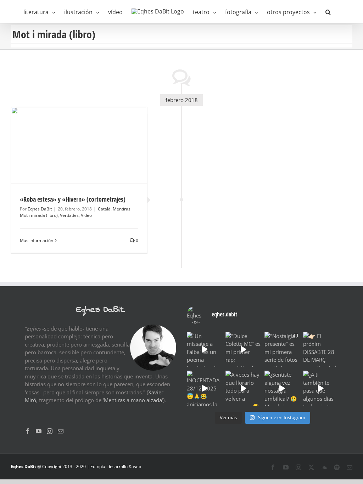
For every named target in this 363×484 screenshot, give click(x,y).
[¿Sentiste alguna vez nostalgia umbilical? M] (282, 388)
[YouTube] (38, 431)
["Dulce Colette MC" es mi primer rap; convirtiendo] (243, 349)
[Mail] (60, 431)
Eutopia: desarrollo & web (115, 466)
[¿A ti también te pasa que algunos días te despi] (320, 388)
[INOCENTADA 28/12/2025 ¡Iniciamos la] (204, 388)
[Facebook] (27, 431)
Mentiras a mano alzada (133, 400)
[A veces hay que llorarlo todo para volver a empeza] (243, 388)
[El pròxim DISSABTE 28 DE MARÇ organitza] (320, 349)
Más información (36, 240)
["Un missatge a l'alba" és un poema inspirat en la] (204, 349)
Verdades (69, 215)
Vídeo (86, 215)
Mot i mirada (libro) (39, 215)
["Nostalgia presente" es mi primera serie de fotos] (282, 349)
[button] (328, 11)
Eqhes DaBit (40, 209)
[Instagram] (49, 431)
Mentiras (121, 209)
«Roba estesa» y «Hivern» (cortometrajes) (72, 199)
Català (104, 209)
